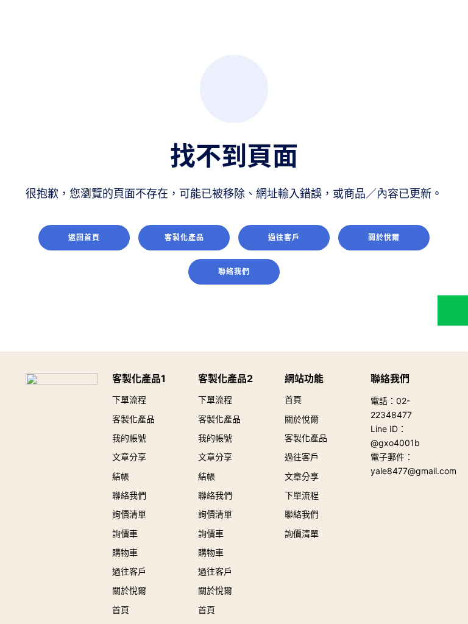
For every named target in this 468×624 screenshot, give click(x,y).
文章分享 (129, 457)
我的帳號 (129, 438)
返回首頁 (84, 237)
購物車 (125, 552)
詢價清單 (129, 514)
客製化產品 (184, 237)
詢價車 (125, 533)
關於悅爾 (384, 237)
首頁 (120, 609)
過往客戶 (284, 237)
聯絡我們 (234, 271)
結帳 (120, 476)
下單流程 (129, 399)
